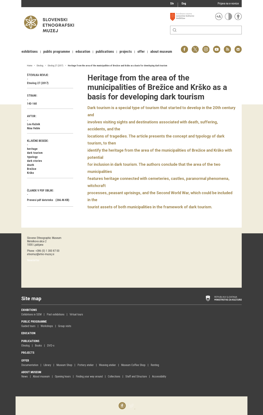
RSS (226, 47)
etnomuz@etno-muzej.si (40, 254)
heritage (32, 149)
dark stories (34, 161)
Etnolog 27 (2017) (55, 65)
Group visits (64, 326)
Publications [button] (105, 51)
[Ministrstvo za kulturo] (224, 298)
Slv (172, 3)
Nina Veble (33, 128)
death (30, 165)
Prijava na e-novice (228, 3)
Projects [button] (126, 51)
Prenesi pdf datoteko (40, 200)
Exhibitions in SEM (31, 314)
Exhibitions (29, 310)
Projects (27, 352)
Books (38, 345)
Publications (30, 341)
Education (28, 333)
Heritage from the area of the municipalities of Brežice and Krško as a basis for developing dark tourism (117, 65)
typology (32, 157)
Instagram (206, 47)
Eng (184, 3)
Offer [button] (141, 51)
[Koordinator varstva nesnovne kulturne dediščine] (191, 17)
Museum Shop (64, 365)
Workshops (47, 326)
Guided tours (28, 326)
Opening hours (63, 376)
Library (47, 365)
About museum (31, 372)
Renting (155, 365)
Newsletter (33, 260)
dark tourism (35, 152)
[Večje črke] (218, 16)
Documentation (29, 365)
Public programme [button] (56, 51)
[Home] (50, 34)
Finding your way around (89, 376)
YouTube (216, 47)
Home (29, 65)
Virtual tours (76, 314)
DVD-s (50, 345)
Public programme (34, 321)
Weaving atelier (107, 365)
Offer (25, 360)
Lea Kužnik (33, 124)
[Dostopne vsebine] (238, 16)
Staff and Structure (136, 376)
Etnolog (40, 65)
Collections (114, 376)
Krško (30, 173)
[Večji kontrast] (228, 16)
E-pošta (238, 47)
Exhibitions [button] (29, 51)
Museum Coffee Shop (133, 365)
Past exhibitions (55, 314)
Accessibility (159, 376)
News (24, 376)
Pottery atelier (85, 365)
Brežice (31, 169)
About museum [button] (161, 51)
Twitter (195, 47)
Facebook (184, 47)
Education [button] (83, 51)
